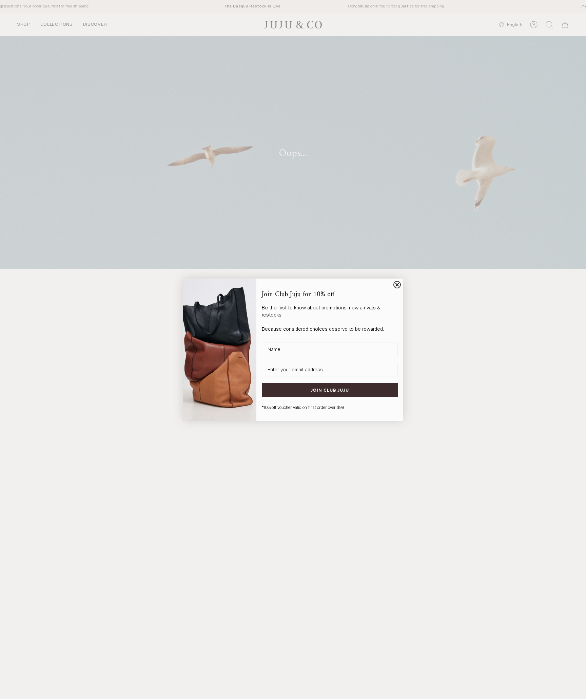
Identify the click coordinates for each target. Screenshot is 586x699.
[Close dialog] (397, 284)
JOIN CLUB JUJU (330, 390)
